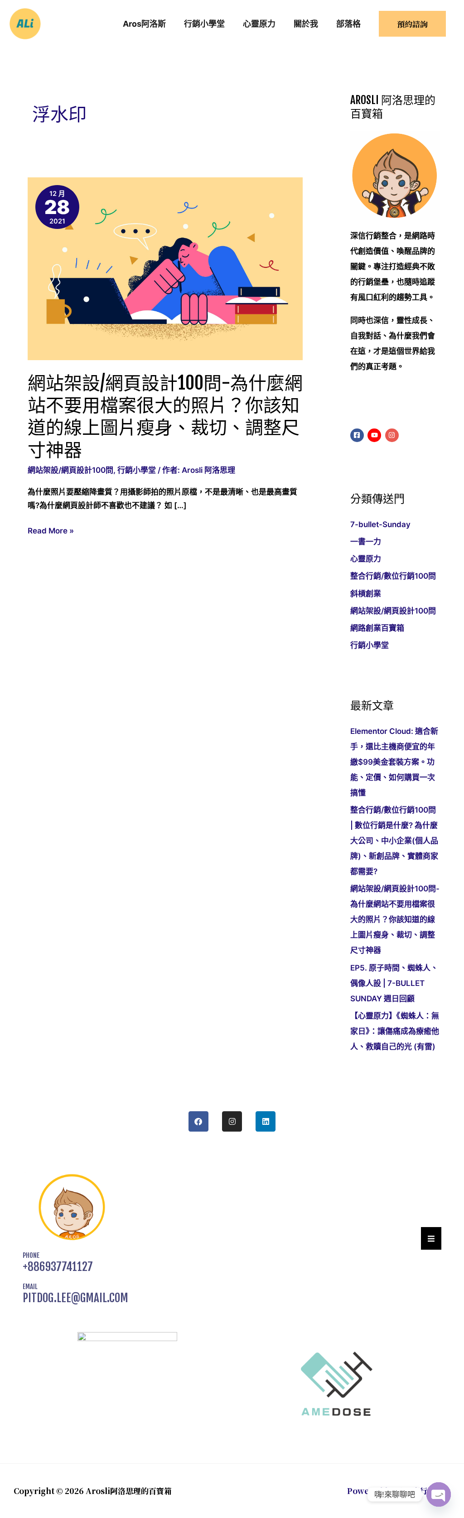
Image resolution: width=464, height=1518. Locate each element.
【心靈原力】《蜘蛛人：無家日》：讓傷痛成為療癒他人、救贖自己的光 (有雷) (394, 1031)
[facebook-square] (358, 435)
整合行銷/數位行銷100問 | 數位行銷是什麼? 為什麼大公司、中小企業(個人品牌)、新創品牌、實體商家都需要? (394, 840)
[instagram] (393, 435)
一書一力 (365, 541)
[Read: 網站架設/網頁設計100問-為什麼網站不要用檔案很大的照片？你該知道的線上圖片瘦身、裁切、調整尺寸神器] (165, 268)
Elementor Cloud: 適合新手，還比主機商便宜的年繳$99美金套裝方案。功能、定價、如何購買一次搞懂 (394, 762)
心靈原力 (365, 558)
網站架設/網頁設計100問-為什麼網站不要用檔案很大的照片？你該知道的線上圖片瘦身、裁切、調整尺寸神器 (165, 416)
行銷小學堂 (136, 470)
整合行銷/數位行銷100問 (393, 576)
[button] (412, 24)
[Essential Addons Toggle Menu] (431, 1238)
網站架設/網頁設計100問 (70, 470)
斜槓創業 (365, 593)
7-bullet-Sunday (380, 524)
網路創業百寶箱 (377, 628)
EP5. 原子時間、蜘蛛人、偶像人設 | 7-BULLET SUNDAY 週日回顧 (394, 983)
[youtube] (375, 435)
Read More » (51, 531)
